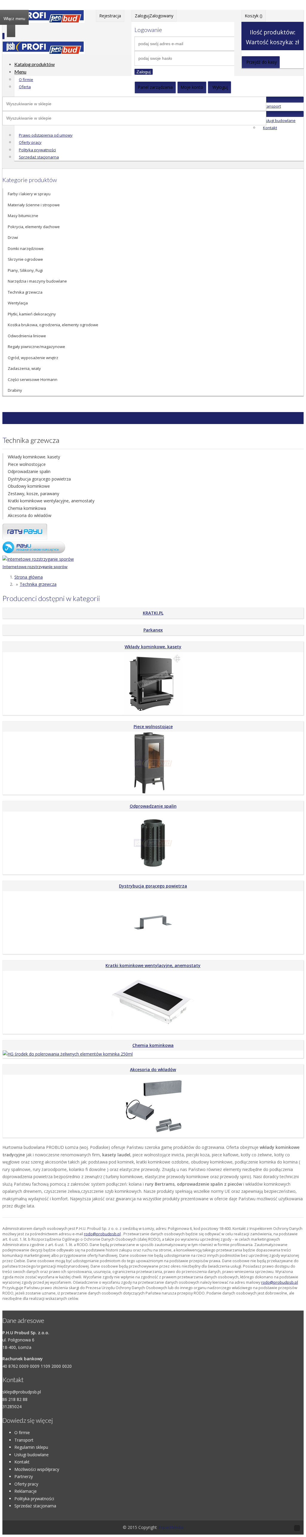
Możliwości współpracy (36, 1469)
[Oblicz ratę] (33, 551)
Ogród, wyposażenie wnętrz (33, 357)
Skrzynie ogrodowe (25, 259)
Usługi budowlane (279, 120)
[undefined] (43, 52)
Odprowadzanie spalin (29, 471)
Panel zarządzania (155, 87)
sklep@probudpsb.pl (21, 1392)
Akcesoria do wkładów (29, 515)
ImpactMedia (170, 1527)
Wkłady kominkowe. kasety (34, 457)
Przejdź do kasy (261, 62)
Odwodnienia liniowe (27, 335)
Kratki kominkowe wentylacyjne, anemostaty (51, 501)
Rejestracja (110, 16)
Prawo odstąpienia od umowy (46, 135)
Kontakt (270, 127)
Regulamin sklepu (31, 1447)
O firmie (26, 79)
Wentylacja (18, 303)
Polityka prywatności (37, 150)
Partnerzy (23, 1476)
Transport (272, 106)
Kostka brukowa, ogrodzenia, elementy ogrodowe (53, 324)
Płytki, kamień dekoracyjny (32, 314)
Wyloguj (220, 87)
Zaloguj (144, 71)
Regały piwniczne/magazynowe (36, 346)
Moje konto (191, 87)
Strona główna (28, 577)
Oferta (25, 86)
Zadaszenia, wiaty (24, 368)
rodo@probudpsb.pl (102, 1233)
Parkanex (153, 630)
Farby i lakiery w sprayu (29, 193)
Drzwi (13, 237)
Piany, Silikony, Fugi (25, 270)
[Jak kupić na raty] (24, 538)
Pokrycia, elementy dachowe (34, 226)
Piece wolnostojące (27, 464)
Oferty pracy (30, 142)
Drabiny (15, 390)
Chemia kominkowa (27, 508)
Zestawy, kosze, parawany (33, 493)
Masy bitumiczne (23, 215)
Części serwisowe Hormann (32, 379)
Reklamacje (25, 1491)
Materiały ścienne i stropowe (34, 205)
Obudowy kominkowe (29, 486)
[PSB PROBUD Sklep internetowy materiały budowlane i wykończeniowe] (43, 21)
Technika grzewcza (25, 292)
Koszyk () (253, 16)
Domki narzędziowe (26, 248)
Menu (20, 71)
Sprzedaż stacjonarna (39, 157)
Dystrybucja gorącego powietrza (39, 479)
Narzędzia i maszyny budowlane (37, 281)
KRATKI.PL (153, 613)
